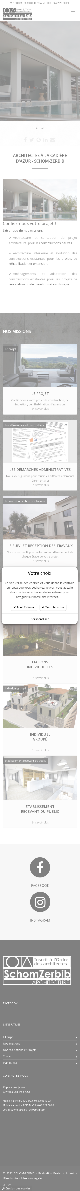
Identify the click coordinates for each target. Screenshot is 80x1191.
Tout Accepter (54, 607)
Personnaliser (39, 619)
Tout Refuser (25, 607)
